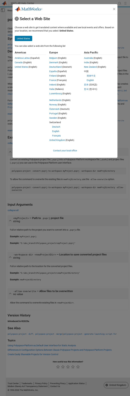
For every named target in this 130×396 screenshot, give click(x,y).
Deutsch (56, 127)
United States (21, 67)
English (55, 131)
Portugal (53, 113)
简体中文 (91, 75)
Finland (53, 75)
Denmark (53, 62)
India (86, 62)
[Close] (114, 9)
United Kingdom (57, 140)
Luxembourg (55, 93)
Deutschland (55, 67)
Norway (53, 104)
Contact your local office (65, 150)
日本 (86, 84)
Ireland (52, 84)
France (52, 80)
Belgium (53, 58)
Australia (88, 58)
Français (56, 135)
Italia (51, 89)
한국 (86, 89)
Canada (19, 62)
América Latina (22, 58)
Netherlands (55, 100)
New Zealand (90, 67)
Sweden (53, 118)
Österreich (54, 109)
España (53, 71)
